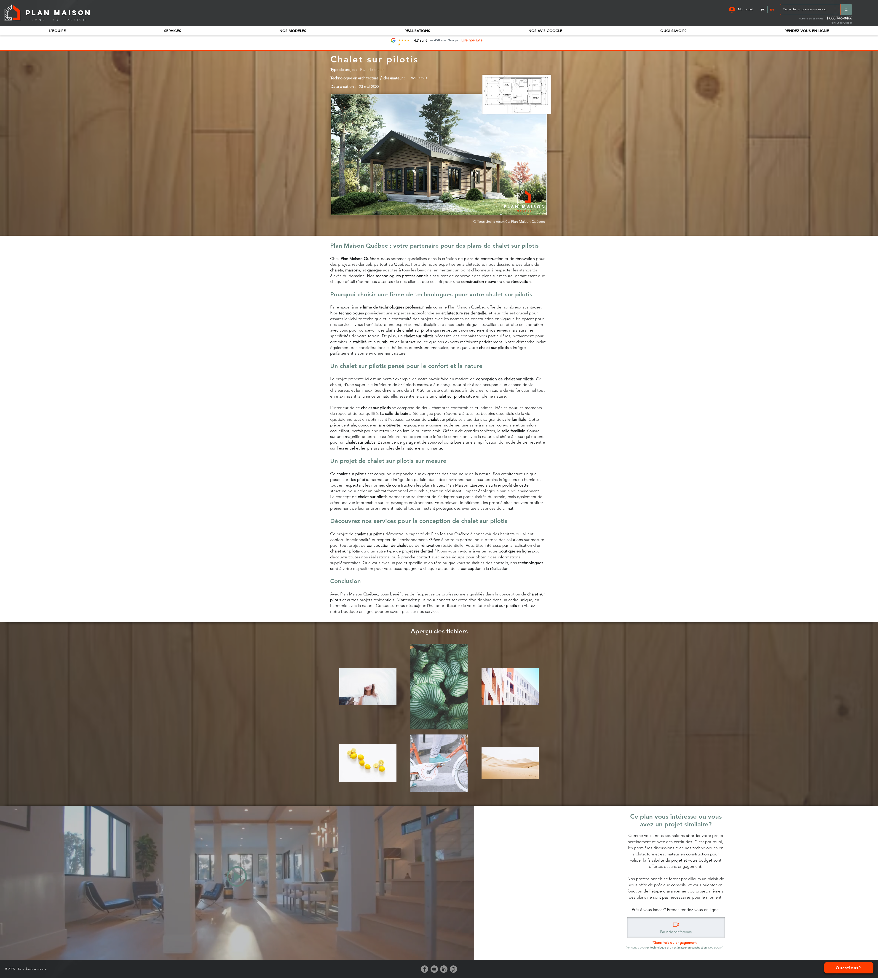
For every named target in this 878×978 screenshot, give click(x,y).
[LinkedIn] (443, 969)
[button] (57, 30)
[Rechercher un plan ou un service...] (846, 9)
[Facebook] (424, 969)
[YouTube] (434, 969)
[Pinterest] (453, 969)
